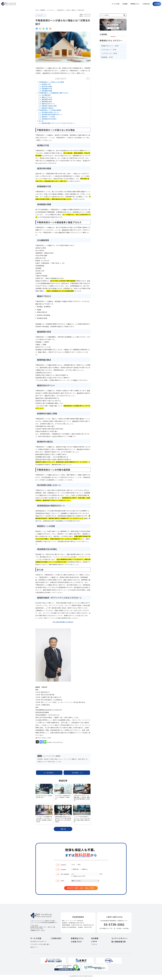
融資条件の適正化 (48, 108)
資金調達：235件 (107, 57)
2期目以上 (85, 869)
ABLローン (34, 947)
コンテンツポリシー (119, 938)
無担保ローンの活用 (48, 117)
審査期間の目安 (47, 99)
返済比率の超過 (47, 86)
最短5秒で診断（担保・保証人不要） (81, 888)
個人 (79, 864)
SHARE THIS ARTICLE (55, 742)
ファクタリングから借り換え (40, 944)
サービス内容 (115, 4)
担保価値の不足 (47, 89)
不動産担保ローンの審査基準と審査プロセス (54, 93)
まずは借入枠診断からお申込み (63, 622)
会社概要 (124, 4)
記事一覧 (63, 829)
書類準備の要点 (47, 102)
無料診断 (156, 4)
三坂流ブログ (76, 941)
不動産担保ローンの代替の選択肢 (50, 110)
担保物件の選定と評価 (49, 106)
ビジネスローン (51, 10)
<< (49, 772)
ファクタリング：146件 (109, 53)
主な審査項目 (46, 95)
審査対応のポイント (48, 104)
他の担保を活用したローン (50, 112)
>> (77, 772)
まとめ (41, 121)
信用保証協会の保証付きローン (52, 114)
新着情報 (42, 10)
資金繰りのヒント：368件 (110, 46)
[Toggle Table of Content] (87, 78)
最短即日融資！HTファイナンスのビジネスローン (58, 123)
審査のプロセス (47, 97)
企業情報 (94, 941)
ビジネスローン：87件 (108, 50)
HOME (37, 10)
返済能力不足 (46, 84)
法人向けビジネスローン (38, 941)
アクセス (94, 944)
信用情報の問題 (47, 91)
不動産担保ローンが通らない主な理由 (51, 82)
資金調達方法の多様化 (49, 119)
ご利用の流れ (146, 4)
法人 (73, 864)
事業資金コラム (134, 4)
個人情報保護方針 (118, 941)
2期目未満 (75, 869)
